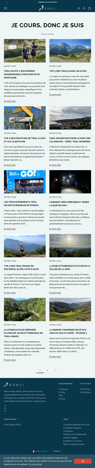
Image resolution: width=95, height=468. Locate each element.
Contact (62, 398)
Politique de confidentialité (74, 434)
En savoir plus (9, 101)
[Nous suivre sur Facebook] (27, 406)
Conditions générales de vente (76, 424)
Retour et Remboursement (74, 444)
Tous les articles (47, 34)
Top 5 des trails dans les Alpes (68, 71)
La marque (63, 389)
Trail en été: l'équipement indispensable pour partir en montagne (22, 74)
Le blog (62, 392)
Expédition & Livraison (72, 440)
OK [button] (83, 461)
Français (56, 451)
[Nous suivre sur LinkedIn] (27, 411)
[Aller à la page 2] (55, 370)
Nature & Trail (10, 66)
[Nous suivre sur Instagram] (27, 408)
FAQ (61, 395)
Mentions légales (70, 437)
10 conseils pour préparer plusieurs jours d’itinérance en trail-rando (23, 333)
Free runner (85, 389)
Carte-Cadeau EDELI (12, 424)
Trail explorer (85, 392)
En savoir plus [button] (35, 464)
